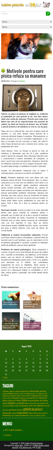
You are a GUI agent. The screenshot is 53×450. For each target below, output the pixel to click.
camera (16, 393)
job (17, 403)
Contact (8, 435)
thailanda (7, 415)
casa (21, 393)
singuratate (22, 413)
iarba (5, 403)
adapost (12, 391)
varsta (17, 415)
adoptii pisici (25, 391)
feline (24, 400)
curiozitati (29, 398)
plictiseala (7, 413)
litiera (27, 403)
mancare (24, 405)
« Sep (5, 377)
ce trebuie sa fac (29, 393)
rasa (14, 413)
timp (12, 415)
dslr (14, 400)
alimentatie (34, 391)
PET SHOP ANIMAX (13, 430)
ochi (30, 405)
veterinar (25, 415)
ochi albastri (38, 405)
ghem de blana (41, 400)
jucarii (22, 403)
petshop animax (16, 410)
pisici (38, 409)
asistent (5, 393)
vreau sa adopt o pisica (37, 415)
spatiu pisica (37, 413)
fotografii (31, 400)
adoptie (17, 391)
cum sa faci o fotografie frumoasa (14, 398)
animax (43, 391)
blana (10, 393)
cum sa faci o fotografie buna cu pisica (35, 396)
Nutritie (22, 81)
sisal (31, 413)
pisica (28, 409)
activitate (6, 391)
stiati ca (44, 413)
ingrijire (11, 403)
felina (18, 400)
